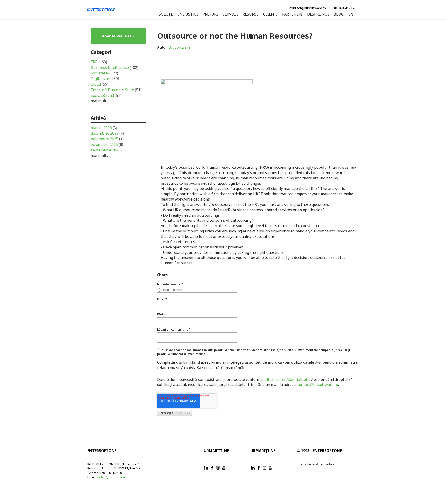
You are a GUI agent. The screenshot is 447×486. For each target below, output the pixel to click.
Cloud (99, 84)
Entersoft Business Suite (116, 89)
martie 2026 (104, 127)
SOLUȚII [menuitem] (166, 14)
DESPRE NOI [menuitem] (318, 14)
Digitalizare (105, 78)
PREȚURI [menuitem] (210, 14)
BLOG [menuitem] (339, 14)
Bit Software (179, 47)
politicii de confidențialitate (285, 379)
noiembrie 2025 (107, 138)
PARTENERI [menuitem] (292, 14)
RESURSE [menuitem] (250, 14)
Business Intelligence (114, 67)
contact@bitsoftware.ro (307, 8)
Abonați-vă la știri (118, 36)
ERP (99, 61)
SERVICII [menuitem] (230, 14)
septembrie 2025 (108, 150)
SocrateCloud (106, 95)
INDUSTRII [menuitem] (188, 14)
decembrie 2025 (107, 133)
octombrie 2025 (107, 144)
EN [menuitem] (350, 14)
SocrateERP (104, 73)
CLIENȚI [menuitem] (270, 14)
